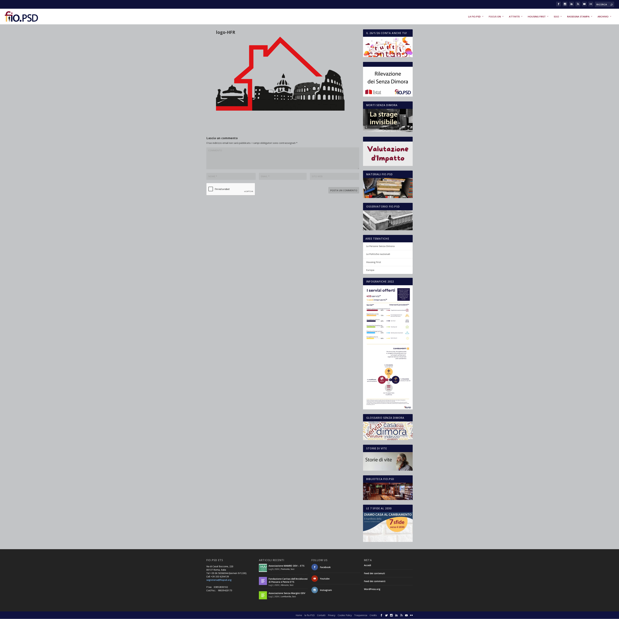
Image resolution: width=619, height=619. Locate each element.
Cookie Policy (345, 615)
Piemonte (285, 569)
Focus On (495, 16)
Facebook (325, 567)
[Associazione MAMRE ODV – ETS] (263, 568)
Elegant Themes (230, 615)
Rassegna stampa (578, 16)
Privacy (331, 615)
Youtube (324, 578)
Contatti (321, 615)
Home (299, 615)
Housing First (537, 16)
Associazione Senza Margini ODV (287, 593)
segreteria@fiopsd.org (218, 579)
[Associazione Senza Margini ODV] (263, 595)
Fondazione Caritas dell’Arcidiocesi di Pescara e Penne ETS (288, 580)
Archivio (603, 16)
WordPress (263, 615)
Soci (556, 16)
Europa (370, 270)
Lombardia (286, 596)
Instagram (326, 590)
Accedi (367, 565)
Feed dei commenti (374, 581)
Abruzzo (285, 585)
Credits (373, 615)
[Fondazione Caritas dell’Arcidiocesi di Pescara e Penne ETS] (263, 581)
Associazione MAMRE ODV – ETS (286, 565)
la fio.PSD (474, 16)
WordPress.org (372, 589)
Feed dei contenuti (374, 573)
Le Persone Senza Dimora (380, 246)
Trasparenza (360, 615)
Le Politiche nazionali (378, 254)
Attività (514, 16)
